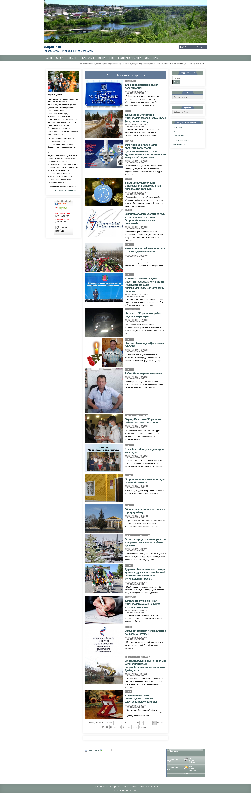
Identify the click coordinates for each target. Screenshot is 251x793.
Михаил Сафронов (131, 91)
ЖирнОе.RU (53, 47)
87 (103, 727)
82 (146, 723)
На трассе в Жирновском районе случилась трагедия (143, 314)
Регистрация (177, 127)
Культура (129, 141)
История (72, 58)
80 (138, 723)
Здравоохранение (132, 309)
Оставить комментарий (135, 93)
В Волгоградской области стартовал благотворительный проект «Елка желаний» (143, 186)
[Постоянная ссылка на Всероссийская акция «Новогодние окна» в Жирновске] (104, 488)
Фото (147, 58)
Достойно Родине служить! (137, 415)
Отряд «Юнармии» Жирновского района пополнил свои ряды (144, 420)
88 (107, 727)
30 (130, 723)
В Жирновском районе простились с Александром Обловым (145, 250)
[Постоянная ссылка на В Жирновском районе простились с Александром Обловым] (104, 257)
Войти (174, 131)
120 (129, 727)
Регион (111, 58)
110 (124, 727)
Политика (101, 58)
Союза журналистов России (64, 190)
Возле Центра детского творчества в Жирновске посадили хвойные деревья (145, 542)
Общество (59, 58)
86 (162, 723)
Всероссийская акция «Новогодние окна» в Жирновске (145, 480)
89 (111, 727)
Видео (155, 58)
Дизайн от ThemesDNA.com (125, 790)
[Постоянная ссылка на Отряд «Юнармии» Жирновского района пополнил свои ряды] (104, 428)
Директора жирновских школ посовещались (141, 86)
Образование (131, 81)
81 (142, 723)
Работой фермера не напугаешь (143, 373)
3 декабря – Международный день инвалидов (145, 450)
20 (126, 723)
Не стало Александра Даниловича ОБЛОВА (144, 344)
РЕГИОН (128, 179)
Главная (49, 58)
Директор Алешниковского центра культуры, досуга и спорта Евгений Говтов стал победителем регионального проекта (145, 573)
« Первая (108, 723)
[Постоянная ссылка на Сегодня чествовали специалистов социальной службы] (104, 640)
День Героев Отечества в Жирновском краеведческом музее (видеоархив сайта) (145, 118)
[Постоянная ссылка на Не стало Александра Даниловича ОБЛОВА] (104, 352)
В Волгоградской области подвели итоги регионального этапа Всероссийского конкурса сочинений (145, 218)
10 (122, 723)
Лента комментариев (180, 140)
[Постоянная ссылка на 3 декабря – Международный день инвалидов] (104, 458)
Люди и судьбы (88, 58)
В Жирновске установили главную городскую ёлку (145, 510)
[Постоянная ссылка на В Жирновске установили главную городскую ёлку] (104, 518)
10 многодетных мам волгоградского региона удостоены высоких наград (141, 699)
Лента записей (178, 136)
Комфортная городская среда (129, 58)
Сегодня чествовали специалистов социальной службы (145, 632)
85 (158, 723)
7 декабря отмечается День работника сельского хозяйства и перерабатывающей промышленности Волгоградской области (144, 285)
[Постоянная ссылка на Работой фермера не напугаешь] (104, 390)
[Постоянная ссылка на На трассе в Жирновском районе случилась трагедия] (104, 322)
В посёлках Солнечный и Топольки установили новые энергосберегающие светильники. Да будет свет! (145, 665)
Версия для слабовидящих (195, 47)
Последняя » (144, 727)
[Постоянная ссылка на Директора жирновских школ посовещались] (104, 94)
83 (150, 723)
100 (119, 727)
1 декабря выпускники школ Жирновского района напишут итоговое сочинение (142, 604)
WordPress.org (179, 145)
